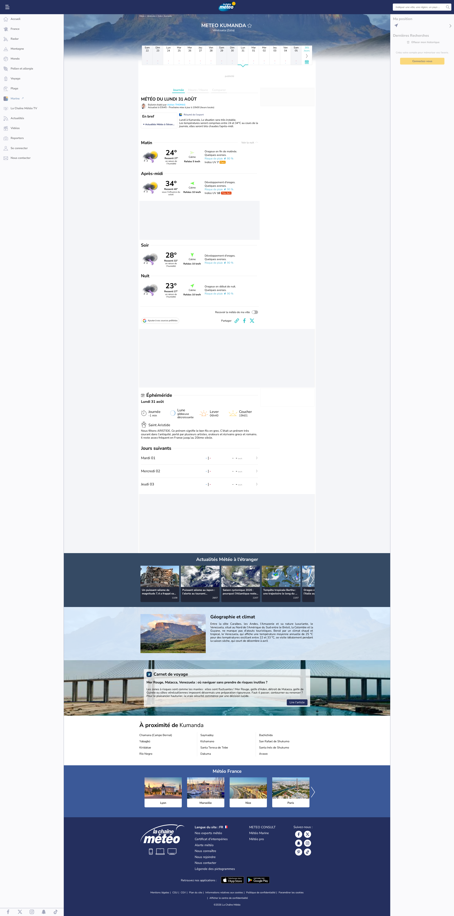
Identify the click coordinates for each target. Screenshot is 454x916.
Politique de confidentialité (260, 892)
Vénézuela (151, 16)
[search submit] (447, 7)
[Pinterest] (298, 852)
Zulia (160, 16)
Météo (142, 16)
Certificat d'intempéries (211, 839)
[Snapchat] (298, 843)
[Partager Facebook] (244, 320)
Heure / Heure (198, 90)
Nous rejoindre (205, 857)
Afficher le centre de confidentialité (228, 898)
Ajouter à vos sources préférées (163, 320)
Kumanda (168, 16)
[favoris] (249, 25)
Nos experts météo (208, 833)
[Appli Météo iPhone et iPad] (232, 880)
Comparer (219, 90)
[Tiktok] (307, 852)
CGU (175, 892)
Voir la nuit (248, 142)
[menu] (8, 7)
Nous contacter (205, 863)
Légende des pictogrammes (215, 869)
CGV (183, 892)
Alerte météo (204, 845)
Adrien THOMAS (176, 104)
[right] (312, 580)
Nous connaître (205, 851)
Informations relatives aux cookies (224, 892)
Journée (178, 90)
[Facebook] (298, 834)
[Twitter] (307, 834)
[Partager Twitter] (252, 320)
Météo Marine (259, 833)
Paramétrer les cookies (291, 892)
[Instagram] (307, 843)
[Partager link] (236, 320)
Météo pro (256, 839)
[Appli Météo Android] (258, 880)
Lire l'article (297, 702)
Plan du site (195, 892)
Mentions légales (159, 892)
